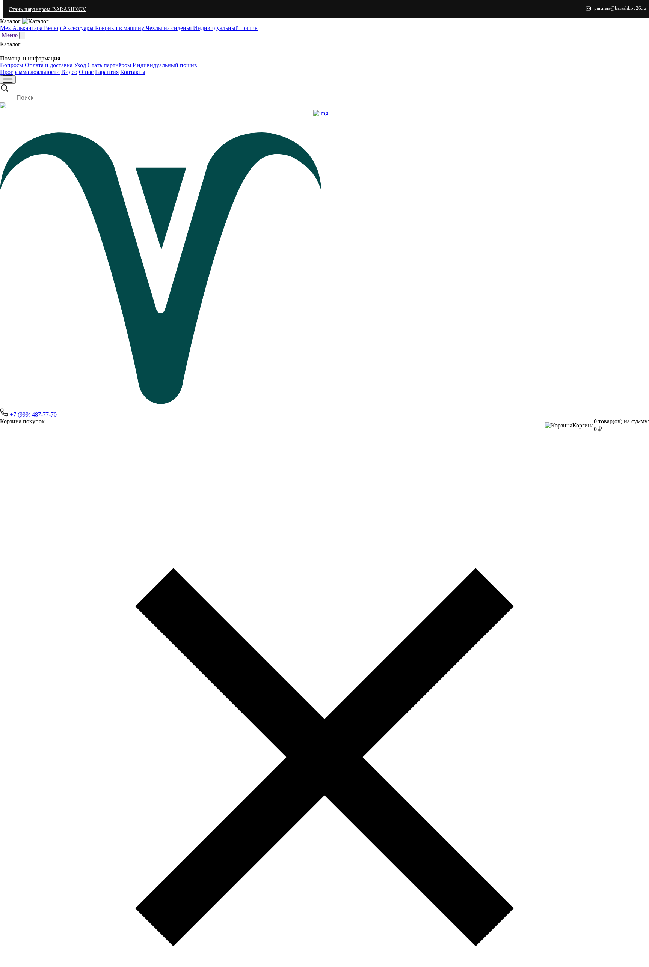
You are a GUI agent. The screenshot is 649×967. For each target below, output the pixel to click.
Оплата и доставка (48, 65)
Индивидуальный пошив (165, 65)
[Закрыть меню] (22, 35)
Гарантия (107, 72)
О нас (86, 72)
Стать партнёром (109, 65)
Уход (80, 65)
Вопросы (11, 65)
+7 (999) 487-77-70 (33, 414)
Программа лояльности (30, 72)
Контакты (132, 72)
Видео (69, 72)
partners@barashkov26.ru (620, 8)
